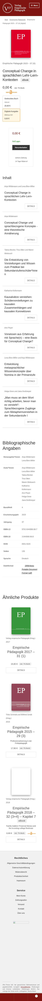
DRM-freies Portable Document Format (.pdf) (29, 569)
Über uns (21, 913)
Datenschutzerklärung (21, 868)
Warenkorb (32, 995)
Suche (21, 997)
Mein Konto (21, 896)
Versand (21, 904)
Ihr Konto (7, 997)
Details (31, 206)
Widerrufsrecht (21, 872)
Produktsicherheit (21, 876)
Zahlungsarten (21, 900)
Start (6, 20)
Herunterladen (21, 147)
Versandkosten (25, 987)
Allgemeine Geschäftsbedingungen (21, 863)
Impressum (21, 881)
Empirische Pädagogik (17, 20)
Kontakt (21, 909)
